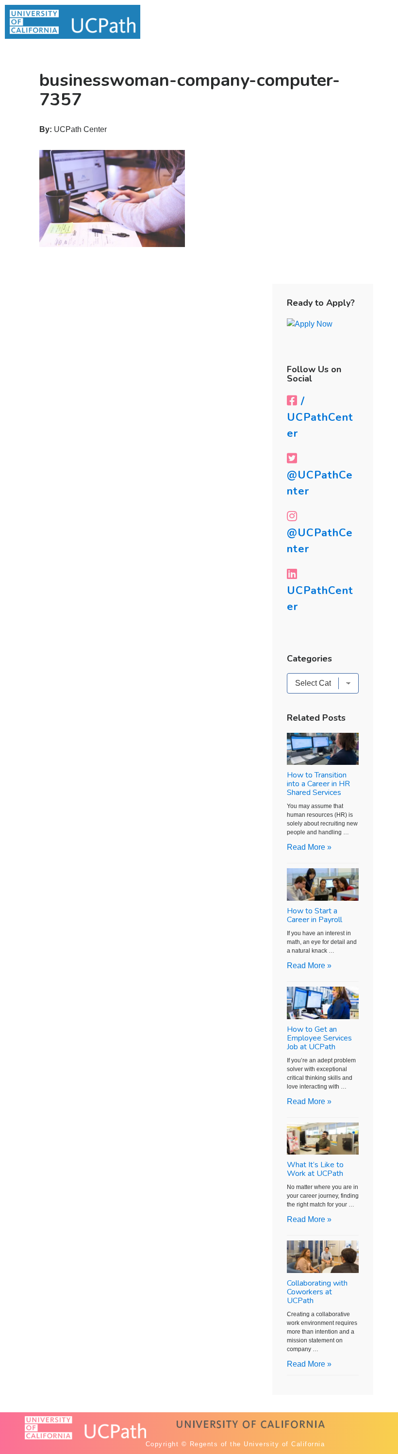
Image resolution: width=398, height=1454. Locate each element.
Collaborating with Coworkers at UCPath (317, 1292)
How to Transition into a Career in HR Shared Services (318, 784)
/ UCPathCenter (320, 417)
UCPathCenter (320, 598)
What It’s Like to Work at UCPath (315, 1169)
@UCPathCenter (320, 483)
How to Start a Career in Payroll (314, 915)
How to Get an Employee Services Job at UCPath (319, 1038)
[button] (367, 20)
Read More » (309, 847)
